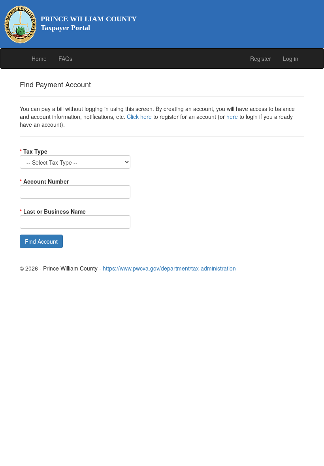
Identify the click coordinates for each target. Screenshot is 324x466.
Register (260, 58)
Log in (290, 58)
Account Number (44, 181)
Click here (139, 116)
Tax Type (33, 151)
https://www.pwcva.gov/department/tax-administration (169, 268)
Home (39, 58)
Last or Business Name (53, 211)
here (232, 116)
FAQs (65, 58)
